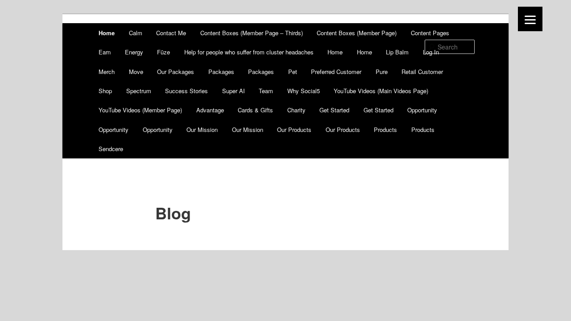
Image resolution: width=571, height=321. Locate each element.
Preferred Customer (336, 71)
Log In (431, 52)
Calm (135, 33)
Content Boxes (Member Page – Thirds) (251, 33)
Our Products (294, 129)
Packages (221, 71)
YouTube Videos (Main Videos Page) (381, 90)
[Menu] (530, 19)
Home (107, 33)
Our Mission (202, 129)
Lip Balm (397, 52)
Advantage (210, 110)
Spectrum (138, 90)
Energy (134, 52)
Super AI (233, 90)
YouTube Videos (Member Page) (140, 110)
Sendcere (111, 148)
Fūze (163, 52)
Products (385, 129)
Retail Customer (422, 71)
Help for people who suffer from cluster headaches (249, 52)
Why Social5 (303, 90)
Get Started (334, 110)
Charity (296, 110)
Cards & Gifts (255, 110)
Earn (105, 52)
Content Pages (430, 33)
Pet (292, 71)
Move (136, 71)
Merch (107, 71)
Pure (382, 71)
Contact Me (171, 33)
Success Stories (186, 90)
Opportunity (422, 110)
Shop (105, 90)
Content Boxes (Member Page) (357, 33)
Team (266, 90)
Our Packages (175, 71)
